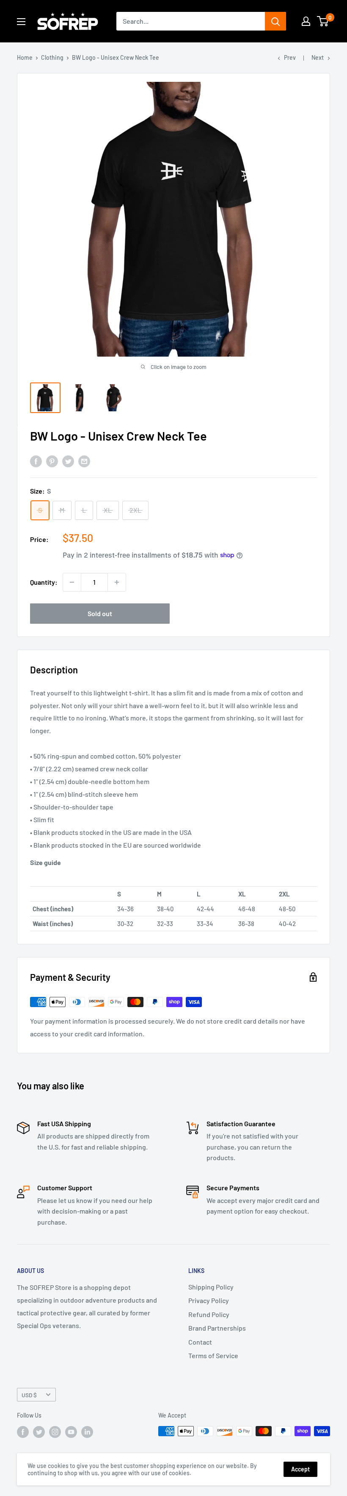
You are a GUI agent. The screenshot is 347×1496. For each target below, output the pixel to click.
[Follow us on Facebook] (23, 1432)
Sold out (100, 613)
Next (317, 57)
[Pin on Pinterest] (52, 460)
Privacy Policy (208, 1300)
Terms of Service (213, 1355)
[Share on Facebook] (36, 460)
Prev (290, 57)
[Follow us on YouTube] (71, 1432)
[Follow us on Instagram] (55, 1432)
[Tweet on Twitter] (68, 460)
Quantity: (44, 582)
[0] (323, 21)
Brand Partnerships (217, 1328)
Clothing (52, 57)
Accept (300, 1469)
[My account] (306, 21)
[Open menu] (21, 21)
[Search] (275, 21)
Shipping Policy (211, 1287)
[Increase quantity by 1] (117, 582)
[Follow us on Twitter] (39, 1432)
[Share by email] (84, 460)
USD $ (29, 1394)
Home (25, 57)
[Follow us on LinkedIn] (87, 1432)
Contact (200, 1342)
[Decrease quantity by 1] (72, 582)
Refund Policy (208, 1314)
